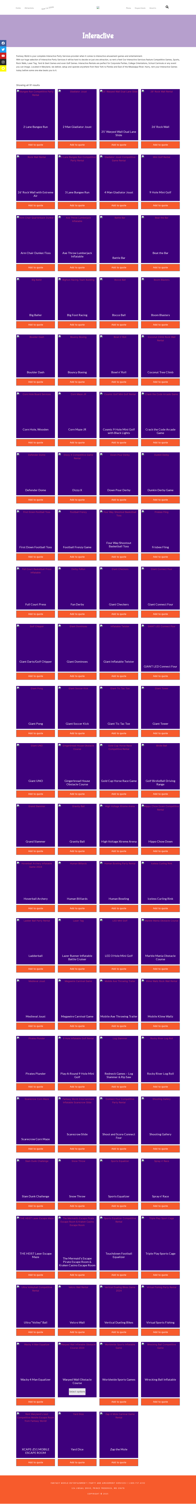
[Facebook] (3, 43)
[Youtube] (3, 56)
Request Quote (140, 7)
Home (18, 7)
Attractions (29, 7)
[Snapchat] (3, 68)
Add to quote (35, 144)
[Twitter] (3, 49)
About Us (153, 7)
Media (128, 7)
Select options (77, 1391)
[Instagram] (3, 62)
